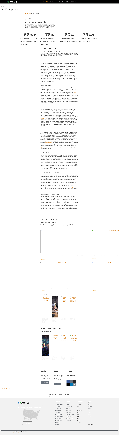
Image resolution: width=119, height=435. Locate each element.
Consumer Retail (69, 406)
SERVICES (57, 401)
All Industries (68, 420)
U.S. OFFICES (80, 401)
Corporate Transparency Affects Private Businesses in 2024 (58, 286)
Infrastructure (68, 410)
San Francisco (79, 410)
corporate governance (72, 187)
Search (89, 410)
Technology (68, 408)
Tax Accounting (57, 406)
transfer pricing (71, 201)
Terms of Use (15, 432)
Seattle (78, 418)
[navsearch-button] (110, 1)
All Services (57, 424)
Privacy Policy (20, 432)
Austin (78, 416)
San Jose (78, 412)
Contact (51, 396)
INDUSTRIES (69, 401)
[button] (40, 310)
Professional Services (70, 414)
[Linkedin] (71, 384)
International (79, 422)
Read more (42, 259)
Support (89, 412)
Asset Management (58, 418)
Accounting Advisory (58, 414)
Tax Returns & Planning (59, 404)
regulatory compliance (45, 147)
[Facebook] (68, 381)
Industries (67, 394)
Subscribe (89, 408)
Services (29, 13)
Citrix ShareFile (90, 416)
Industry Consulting (69, 418)
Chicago (78, 408)
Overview (67, 404)
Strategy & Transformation (59, 416)
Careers (89, 418)
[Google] (71, 381)
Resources (60, 394)
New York (78, 406)
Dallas (78, 414)
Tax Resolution (57, 412)
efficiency (42, 118)
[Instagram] (74, 381)
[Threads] (68, 384)
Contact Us (90, 421)
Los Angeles (79, 404)
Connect (70, 371)
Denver (78, 420)
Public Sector (68, 412)
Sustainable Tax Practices (48, 254)
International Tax (58, 410)
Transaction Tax (58, 408)
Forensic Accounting (58, 420)
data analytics (51, 90)
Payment (89, 414)
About (89, 404)
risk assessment (48, 142)
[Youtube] (94, 425)
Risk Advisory (57, 422)
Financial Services (69, 416)
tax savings (48, 207)
